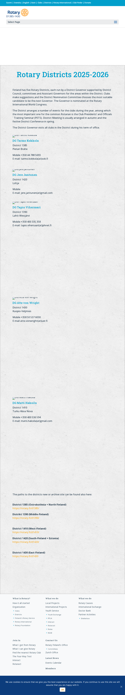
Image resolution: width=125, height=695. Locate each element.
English (26, 2)
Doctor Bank (85, 610)
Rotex (50, 629)
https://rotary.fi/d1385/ (25, 508)
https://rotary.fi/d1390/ (26, 518)
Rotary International (62, 2)
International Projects (56, 606)
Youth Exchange (54, 614)
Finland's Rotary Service (25, 618)
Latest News (52, 658)
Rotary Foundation (22, 625)
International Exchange (90, 606)
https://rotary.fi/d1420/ (25, 542)
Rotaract (51, 625)
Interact (51, 622)
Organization (18, 606)
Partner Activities (87, 614)
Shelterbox (85, 618)
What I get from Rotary (24, 645)
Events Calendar (53, 662)
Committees (53, 649)
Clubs (40, 2)
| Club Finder (76, 2)
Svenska (17, 2)
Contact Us (51, 640)
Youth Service (52, 610)
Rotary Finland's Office (56, 645)
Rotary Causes (86, 603)
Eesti (33, 2)
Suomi (9, 2)
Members (50, 668)
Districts (48, 2)
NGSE (50, 633)
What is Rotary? (21, 598)
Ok (62, 689)
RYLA (50, 618)
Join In (16, 640)
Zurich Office (51, 652)
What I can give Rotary (23, 648)
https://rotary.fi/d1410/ (25, 532)
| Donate (86, 2)
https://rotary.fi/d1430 (25, 556)
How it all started (21, 603)
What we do (51, 598)
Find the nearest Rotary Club (26, 652)
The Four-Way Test (22, 656)
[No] (121, 686)
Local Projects (52, 603)
